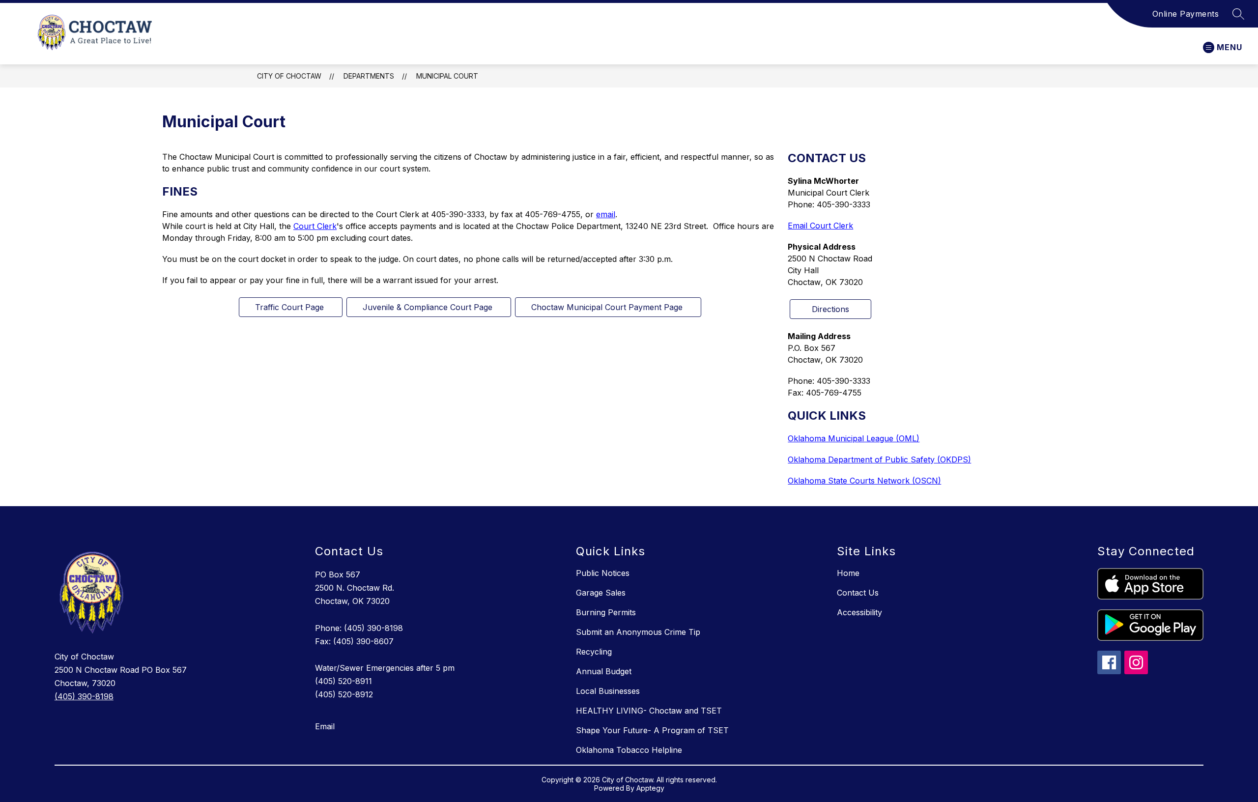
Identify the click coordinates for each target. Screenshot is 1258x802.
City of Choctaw (289, 76)
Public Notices (602, 573)
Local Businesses (608, 691)
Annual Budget (603, 671)
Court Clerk (315, 226)
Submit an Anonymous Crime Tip (638, 632)
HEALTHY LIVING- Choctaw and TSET (649, 711)
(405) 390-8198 (84, 696)
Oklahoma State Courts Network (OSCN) (864, 481)
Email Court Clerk (820, 225)
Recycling (594, 652)
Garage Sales (601, 593)
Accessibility (859, 612)
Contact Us (858, 593)
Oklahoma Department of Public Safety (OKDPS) (879, 459)
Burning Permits (606, 612)
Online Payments (1185, 14)
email (605, 214)
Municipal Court (447, 76)
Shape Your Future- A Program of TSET (652, 730)
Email (325, 726)
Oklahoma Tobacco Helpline (629, 750)
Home (848, 573)
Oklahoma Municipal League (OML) (853, 438)
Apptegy (650, 788)
